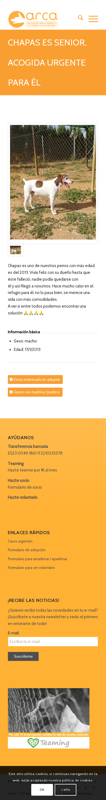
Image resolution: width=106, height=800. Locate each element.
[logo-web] (44, 19)
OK (42, 789)
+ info (65, 789)
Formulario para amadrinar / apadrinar (37, 559)
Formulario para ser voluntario (31, 567)
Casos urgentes (20, 541)
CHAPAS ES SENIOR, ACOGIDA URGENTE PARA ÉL (47, 62)
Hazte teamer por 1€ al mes (32, 470)
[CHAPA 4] (53, 183)
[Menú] (90, 19)
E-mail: (13, 633)
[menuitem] (78, 19)
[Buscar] (78, 19)
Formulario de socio (25, 487)
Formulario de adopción (27, 550)
